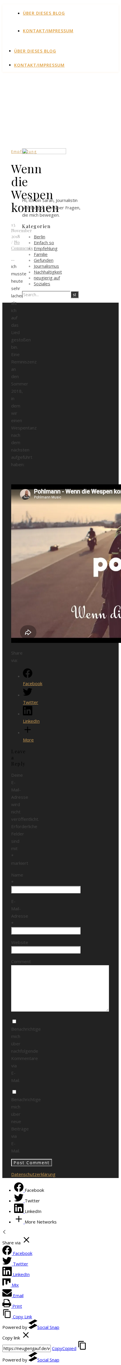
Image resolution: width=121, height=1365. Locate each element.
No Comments (22, 245)
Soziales (42, 284)
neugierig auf (47, 278)
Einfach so (44, 242)
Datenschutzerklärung (33, 1174)
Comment (21, 961)
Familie (41, 254)
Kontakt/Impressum (48, 30)
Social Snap (48, 1327)
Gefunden (43, 260)
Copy (64, 1348)
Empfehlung (46, 248)
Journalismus (46, 266)
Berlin (39, 237)
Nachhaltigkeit (48, 272)
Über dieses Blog (44, 13)
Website (19, 942)
